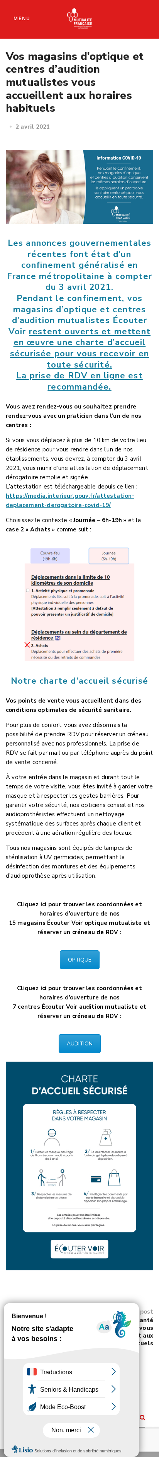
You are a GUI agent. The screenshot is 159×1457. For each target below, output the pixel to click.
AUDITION (80, 1043)
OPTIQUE (79, 959)
